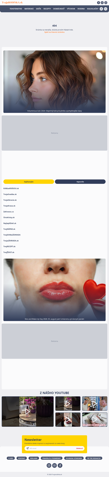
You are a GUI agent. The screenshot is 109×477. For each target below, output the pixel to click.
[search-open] (105, 9)
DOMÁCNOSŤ (59, 9)
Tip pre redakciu (94, 458)
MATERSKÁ (29, 9)
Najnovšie (80, 182)
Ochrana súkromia (74, 458)
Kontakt (21, 458)
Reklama (33, 458)
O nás (10, 458)
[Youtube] (102, 2)
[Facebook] (98, 2)
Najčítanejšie (28, 182)
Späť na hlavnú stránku (54, 32)
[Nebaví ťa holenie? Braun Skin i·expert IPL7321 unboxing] (68, 420)
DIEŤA (38, 9)
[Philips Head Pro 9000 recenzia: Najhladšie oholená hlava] (94, 404)
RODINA (81, 9)
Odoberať (79, 448)
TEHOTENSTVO (16, 9)
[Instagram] (105, 2)
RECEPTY (47, 9)
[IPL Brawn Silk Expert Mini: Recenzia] (94, 420)
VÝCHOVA (71, 9)
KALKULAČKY (92, 9)
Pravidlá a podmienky (51, 458)
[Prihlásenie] (101, 9)
